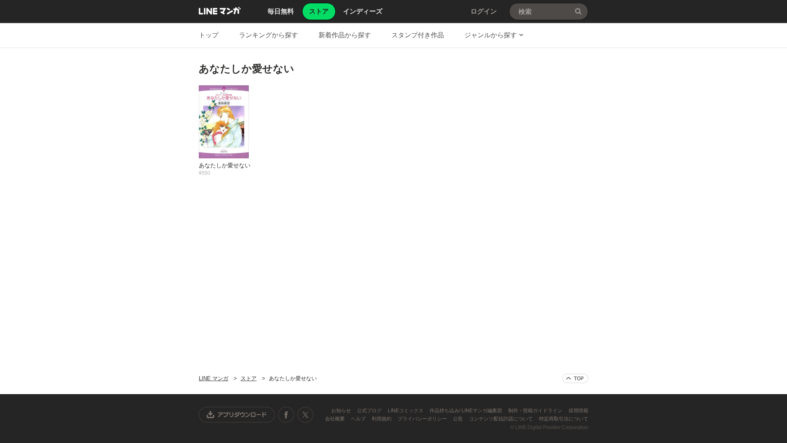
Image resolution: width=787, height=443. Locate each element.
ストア (249, 378)
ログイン (484, 11)
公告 (458, 419)
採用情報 (578, 410)
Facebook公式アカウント (286, 414)
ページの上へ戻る (575, 378)
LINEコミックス (406, 410)
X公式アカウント (305, 414)
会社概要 (335, 419)
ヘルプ (359, 419)
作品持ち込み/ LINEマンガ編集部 (466, 410)
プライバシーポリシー (423, 419)
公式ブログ (370, 410)
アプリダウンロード (237, 414)
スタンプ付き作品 (417, 35)
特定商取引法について (563, 419)
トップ (208, 35)
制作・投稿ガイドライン (536, 410)
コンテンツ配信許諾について (501, 419)
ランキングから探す (268, 35)
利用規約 (382, 419)
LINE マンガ (220, 11)
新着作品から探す (344, 35)
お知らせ (341, 410)
